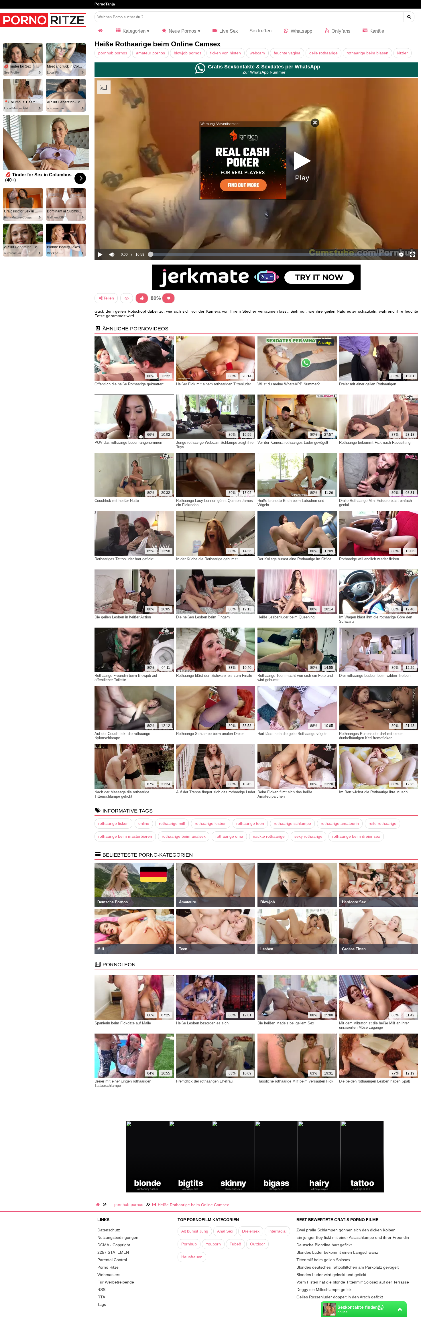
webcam (257, 53)
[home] (99, 1204)
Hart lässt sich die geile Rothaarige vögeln (292, 734)
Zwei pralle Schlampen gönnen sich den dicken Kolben (346, 1230)
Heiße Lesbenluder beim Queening (285, 617)
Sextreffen (260, 30)
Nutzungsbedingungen (117, 1237)
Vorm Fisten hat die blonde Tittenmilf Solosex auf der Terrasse (352, 1282)
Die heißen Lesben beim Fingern (203, 617)
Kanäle (376, 31)
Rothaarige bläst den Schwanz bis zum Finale (214, 675)
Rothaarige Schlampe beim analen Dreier (210, 734)
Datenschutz (108, 1230)
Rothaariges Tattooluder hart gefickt (124, 559)
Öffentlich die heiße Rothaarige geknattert (129, 384)
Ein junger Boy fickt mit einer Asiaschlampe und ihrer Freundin (352, 1237)
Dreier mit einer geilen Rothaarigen (367, 384)
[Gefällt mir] (141, 298)
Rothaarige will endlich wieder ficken (369, 559)
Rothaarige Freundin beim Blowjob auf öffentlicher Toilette (126, 677)
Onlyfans (340, 31)
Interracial (277, 1231)
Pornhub (189, 1244)
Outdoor (257, 1244)
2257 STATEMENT (114, 1252)
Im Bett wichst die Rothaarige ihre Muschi (373, 792)
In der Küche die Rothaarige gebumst (207, 559)
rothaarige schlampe (292, 823)
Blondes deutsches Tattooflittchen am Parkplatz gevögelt (347, 1267)
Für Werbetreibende (115, 1282)
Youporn (213, 1244)
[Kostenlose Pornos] (43, 30)
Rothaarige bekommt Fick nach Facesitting (374, 442)
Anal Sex (225, 1231)
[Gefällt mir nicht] (168, 298)
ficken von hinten (225, 53)
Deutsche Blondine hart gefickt (324, 1245)
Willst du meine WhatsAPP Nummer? (288, 384)
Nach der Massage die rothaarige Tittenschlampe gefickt (122, 794)
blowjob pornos (187, 53)
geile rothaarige (323, 53)
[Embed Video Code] (126, 298)
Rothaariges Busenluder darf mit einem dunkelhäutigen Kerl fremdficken (371, 736)
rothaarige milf (172, 823)
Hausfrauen (191, 1257)
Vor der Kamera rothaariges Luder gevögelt (292, 442)
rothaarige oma (229, 836)
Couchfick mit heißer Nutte (117, 500)
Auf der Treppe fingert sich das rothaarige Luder (215, 792)
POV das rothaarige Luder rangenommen (128, 442)
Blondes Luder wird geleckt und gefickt (331, 1274)
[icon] (100, 31)
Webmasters (108, 1274)
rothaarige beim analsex (184, 836)
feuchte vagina (287, 53)
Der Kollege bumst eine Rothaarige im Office (294, 559)
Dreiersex (250, 1231)
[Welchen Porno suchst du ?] (409, 16)
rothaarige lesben (211, 823)
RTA (101, 1297)
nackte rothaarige (269, 836)
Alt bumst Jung (194, 1231)
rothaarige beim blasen (367, 53)
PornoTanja (105, 4)
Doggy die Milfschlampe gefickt (324, 1289)
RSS (101, 1289)
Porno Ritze (108, 1267)
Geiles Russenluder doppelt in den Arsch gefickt (339, 1297)
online (143, 823)
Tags (101, 1304)
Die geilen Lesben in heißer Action (123, 617)
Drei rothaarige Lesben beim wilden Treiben (374, 675)
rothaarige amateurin (340, 823)
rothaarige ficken (113, 823)
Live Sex (228, 31)
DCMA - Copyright (113, 1245)
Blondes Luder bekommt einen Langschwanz (337, 1252)
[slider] (121, 237)
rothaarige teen (250, 823)
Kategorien (133, 31)
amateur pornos (150, 53)
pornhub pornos (112, 53)
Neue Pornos (181, 31)
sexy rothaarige (308, 836)
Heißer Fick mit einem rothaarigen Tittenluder (213, 384)
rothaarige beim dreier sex (356, 836)
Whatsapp (300, 31)
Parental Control (112, 1259)
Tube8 (235, 1244)
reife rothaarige (382, 823)
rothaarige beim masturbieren (125, 836)
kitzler (402, 53)
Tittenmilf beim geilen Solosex (323, 1259)
